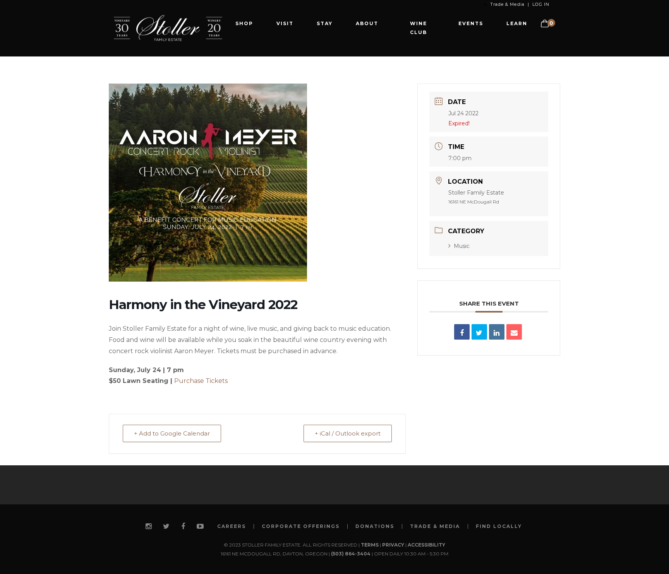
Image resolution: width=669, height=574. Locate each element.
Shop (244, 23)
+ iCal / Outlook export (348, 433)
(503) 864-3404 (351, 554)
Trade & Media (507, 4)
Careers (231, 526)
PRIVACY (393, 545)
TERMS (370, 545)
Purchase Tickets (201, 380)
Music (462, 246)
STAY (325, 23)
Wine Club (418, 27)
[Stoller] (168, 27)
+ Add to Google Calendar (172, 433)
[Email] (514, 332)
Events (470, 23)
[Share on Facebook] (462, 332)
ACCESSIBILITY (426, 545)
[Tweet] (479, 332)
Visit (284, 23)
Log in (540, 4)
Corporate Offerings (301, 526)
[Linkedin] (496, 332)
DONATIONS (374, 526)
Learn (516, 23)
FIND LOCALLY (499, 526)
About (367, 23)
